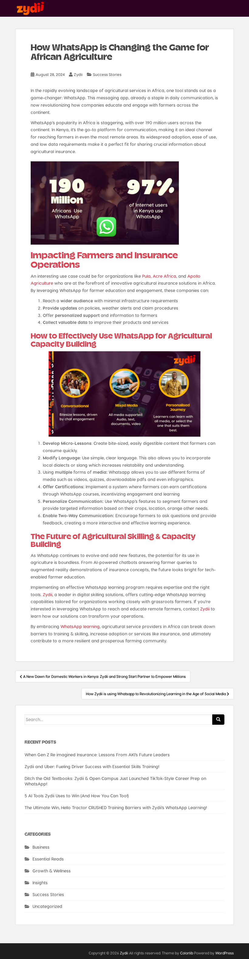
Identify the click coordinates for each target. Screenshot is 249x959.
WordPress (224, 953)
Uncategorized (47, 906)
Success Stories (107, 74)
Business (40, 847)
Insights (40, 882)
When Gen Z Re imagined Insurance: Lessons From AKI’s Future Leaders (97, 754)
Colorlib (186, 953)
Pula (146, 276)
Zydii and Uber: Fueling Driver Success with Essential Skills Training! (92, 766)
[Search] (218, 719)
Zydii (78, 74)
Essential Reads (48, 858)
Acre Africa (164, 276)
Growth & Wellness (51, 870)
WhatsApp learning (80, 626)
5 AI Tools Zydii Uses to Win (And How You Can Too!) (77, 795)
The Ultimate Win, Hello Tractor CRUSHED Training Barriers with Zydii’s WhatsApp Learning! (116, 807)
